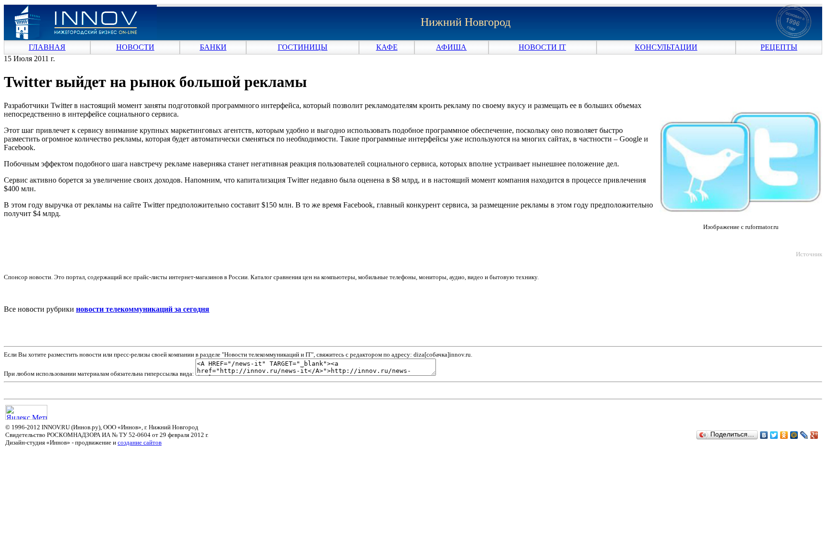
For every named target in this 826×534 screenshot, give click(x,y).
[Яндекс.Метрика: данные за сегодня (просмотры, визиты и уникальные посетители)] (26, 412)
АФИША (451, 47)
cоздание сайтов (140, 442)
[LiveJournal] (804, 435)
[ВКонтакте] (764, 435)
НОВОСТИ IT (542, 47)
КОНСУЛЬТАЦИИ (666, 47)
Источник (809, 254)
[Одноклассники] (784, 435)
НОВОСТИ (135, 47)
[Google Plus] (814, 435)
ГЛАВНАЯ (47, 47)
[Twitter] (774, 435)
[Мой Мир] (794, 435)
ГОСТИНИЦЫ (302, 47)
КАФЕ (387, 47)
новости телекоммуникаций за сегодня (142, 309)
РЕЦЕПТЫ (779, 47)
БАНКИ (213, 47)
